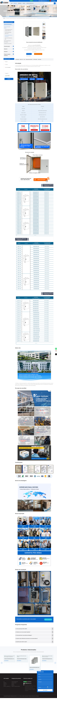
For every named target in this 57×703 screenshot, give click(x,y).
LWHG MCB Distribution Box (8, 39)
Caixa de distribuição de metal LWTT (31, 18)
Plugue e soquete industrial (7, 55)
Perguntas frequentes (29, 59)
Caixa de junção (7, 46)
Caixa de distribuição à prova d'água (7, 41)
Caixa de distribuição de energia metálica (35, 658)
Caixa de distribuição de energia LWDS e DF (8, 30)
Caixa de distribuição (13, 18)
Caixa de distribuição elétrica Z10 (8, 33)
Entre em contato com (29, 3)
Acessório (5, 51)
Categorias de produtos (16, 678)
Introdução (17, 59)
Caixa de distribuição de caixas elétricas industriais (22, 658)
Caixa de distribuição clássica (20, 18)
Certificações (35, 59)
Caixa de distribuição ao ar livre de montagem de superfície (47, 658)
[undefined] (32, 31)
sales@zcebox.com (43, 0)
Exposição (39, 59)
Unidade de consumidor (7, 43)
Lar (11, 3)
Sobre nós (19, 3)
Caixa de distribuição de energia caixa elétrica (9, 667)
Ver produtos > (6, 669)
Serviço (24, 3)
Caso (24, 59)
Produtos (15, 3)
